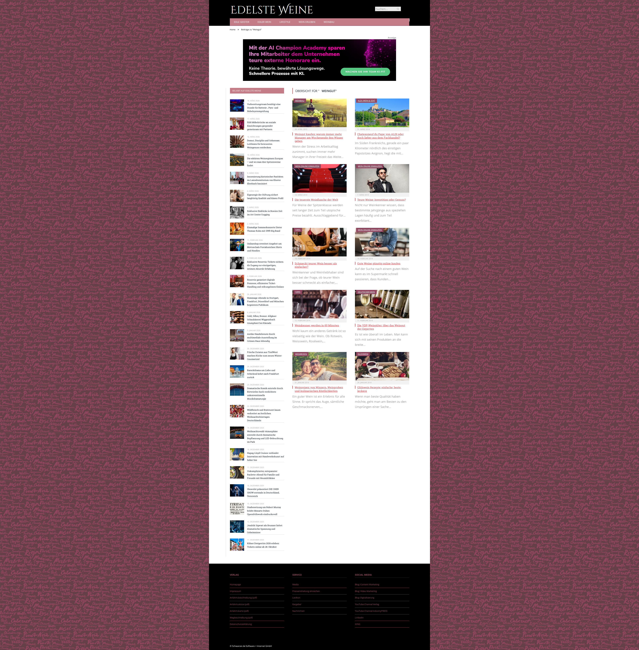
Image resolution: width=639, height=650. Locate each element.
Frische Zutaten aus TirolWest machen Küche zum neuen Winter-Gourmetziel (264, 356)
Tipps (297, 229)
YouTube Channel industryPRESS (371, 610)
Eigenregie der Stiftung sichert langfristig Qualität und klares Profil (265, 196)
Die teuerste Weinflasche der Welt (316, 199)
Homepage (235, 584)
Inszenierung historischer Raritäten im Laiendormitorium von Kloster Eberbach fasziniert (265, 180)
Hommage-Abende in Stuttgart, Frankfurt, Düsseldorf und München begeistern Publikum (265, 301)
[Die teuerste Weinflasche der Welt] (319, 178)
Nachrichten (298, 610)
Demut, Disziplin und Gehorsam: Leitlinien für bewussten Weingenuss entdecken (263, 144)
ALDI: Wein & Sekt (366, 100)
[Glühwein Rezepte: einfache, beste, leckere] (382, 366)
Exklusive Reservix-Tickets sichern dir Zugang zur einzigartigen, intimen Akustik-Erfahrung (265, 265)
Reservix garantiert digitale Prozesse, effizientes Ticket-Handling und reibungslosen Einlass (265, 283)
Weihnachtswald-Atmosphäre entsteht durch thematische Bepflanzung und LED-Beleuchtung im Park (265, 436)
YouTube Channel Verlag (367, 604)
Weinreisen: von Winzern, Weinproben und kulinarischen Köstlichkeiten (319, 389)
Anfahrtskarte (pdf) (239, 610)
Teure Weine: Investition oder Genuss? (381, 199)
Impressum (235, 591)
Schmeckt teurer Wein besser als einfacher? (316, 265)
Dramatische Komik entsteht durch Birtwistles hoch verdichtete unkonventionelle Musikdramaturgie (265, 393)
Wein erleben (307, 21)
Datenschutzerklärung (241, 624)
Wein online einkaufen (307, 166)
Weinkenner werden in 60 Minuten (317, 325)
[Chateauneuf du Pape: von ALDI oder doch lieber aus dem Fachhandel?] (382, 113)
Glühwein (363, 354)
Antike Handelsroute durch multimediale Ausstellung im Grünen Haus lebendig (262, 337)
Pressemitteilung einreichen (306, 591)
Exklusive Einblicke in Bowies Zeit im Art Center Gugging (264, 213)
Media (295, 584)
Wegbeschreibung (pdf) (241, 617)
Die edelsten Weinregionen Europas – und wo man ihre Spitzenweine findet (265, 162)
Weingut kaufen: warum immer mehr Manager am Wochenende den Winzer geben (319, 137)
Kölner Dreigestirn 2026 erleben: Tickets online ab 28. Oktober (263, 545)
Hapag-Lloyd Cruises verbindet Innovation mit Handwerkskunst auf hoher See (265, 456)
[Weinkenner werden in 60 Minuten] (319, 304)
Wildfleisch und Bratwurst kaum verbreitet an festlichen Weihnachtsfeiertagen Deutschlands (263, 415)
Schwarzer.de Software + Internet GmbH (252, 646)
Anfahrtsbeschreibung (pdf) (243, 597)
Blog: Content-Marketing (367, 584)
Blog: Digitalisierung (364, 597)
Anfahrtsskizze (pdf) (239, 604)
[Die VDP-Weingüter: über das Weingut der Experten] (382, 304)
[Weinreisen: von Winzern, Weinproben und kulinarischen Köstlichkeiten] (319, 366)
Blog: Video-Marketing (366, 591)
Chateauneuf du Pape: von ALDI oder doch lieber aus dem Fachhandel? (380, 135)
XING (357, 624)
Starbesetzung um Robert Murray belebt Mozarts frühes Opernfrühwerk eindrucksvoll (264, 511)
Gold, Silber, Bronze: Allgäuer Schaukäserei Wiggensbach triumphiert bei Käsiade (261, 320)
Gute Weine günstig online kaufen (378, 263)
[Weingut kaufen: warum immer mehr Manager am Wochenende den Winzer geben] (319, 113)
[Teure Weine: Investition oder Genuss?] (382, 178)
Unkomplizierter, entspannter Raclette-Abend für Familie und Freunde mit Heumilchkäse (263, 475)
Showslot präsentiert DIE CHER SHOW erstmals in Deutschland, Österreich (263, 493)
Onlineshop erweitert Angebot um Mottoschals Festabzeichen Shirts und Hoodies (264, 247)
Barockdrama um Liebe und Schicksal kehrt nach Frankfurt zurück (263, 374)
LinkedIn (359, 617)
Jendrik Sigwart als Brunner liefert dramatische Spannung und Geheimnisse (264, 529)
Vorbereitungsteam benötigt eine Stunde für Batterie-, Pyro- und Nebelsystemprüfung (264, 108)
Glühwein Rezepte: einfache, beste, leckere (379, 389)
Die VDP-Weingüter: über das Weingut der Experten (381, 327)
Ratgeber (296, 604)
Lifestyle (285, 21)
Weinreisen (301, 354)
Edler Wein (264, 21)
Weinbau (329, 21)
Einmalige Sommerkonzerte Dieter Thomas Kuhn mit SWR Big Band (264, 229)
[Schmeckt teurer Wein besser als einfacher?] (319, 242)
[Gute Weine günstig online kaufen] (382, 242)
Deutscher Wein (366, 292)
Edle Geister (241, 21)
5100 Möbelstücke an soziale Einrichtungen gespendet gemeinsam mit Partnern (261, 126)
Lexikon (296, 597)
